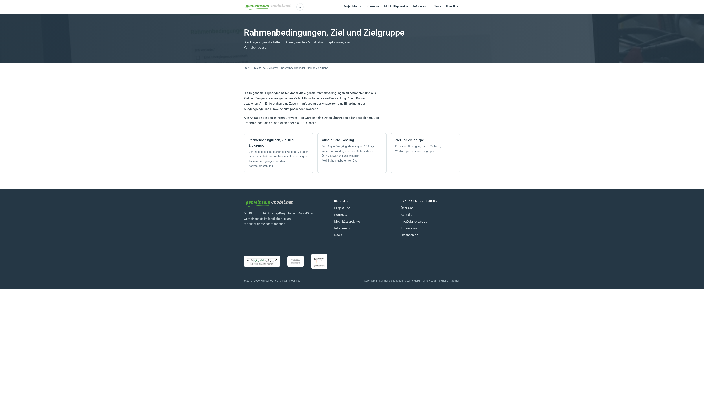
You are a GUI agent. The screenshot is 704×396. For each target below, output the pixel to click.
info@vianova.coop (414, 221)
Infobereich (420, 6)
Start (247, 68)
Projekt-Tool (351, 6)
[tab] (279, 153)
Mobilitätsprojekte (396, 6)
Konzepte (373, 6)
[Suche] (300, 7)
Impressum (409, 228)
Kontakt (406, 215)
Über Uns (452, 6)
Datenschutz (409, 235)
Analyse (273, 68)
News (437, 6)
